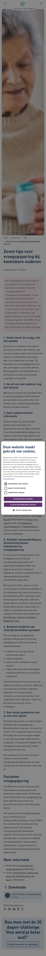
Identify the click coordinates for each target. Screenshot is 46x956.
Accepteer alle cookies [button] (23, 499)
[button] (23, 510)
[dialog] (23, 478)
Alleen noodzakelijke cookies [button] (23, 505)
